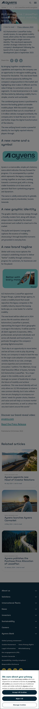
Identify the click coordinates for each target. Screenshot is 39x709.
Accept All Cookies (19, 692)
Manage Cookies (19, 705)
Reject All (19, 699)
